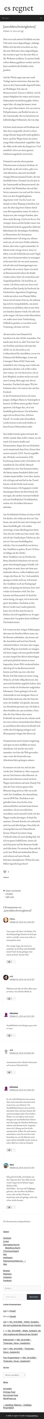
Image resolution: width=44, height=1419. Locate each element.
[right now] (10, 896)
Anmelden (7, 1388)
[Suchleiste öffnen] (41, 18)
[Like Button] (4, 871)
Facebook (7, 1280)
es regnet (18, 7)
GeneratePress (32, 1415)
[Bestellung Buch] (12, 1247)
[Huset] (13, 1310)
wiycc (12, 1164)
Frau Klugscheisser (11, 1357)
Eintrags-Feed (9, 1391)
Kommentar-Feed (10, 1395)
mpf (4, 1310)
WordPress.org (9, 1398)
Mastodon (7, 1273)
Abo (5, 1254)
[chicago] (9, 893)
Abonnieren (33, 1297)
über (5, 1264)
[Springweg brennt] (11, 1244)
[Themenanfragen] (11, 1251)
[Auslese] (7, 1237)
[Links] (6, 1241)
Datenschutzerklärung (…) (14, 1260)
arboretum (14, 1013)
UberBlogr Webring (13, 1404)
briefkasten (8, 1257)
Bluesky (6, 1270)
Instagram (7, 1277)
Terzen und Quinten (13, 890)
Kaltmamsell (8, 1339)
